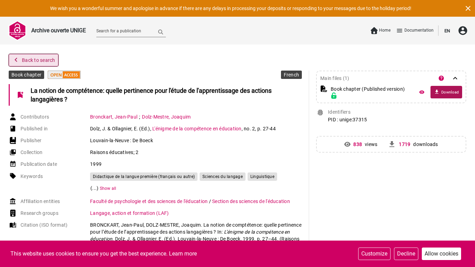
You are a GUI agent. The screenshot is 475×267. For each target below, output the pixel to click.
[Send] (160, 31)
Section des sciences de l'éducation (251, 201)
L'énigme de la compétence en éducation (197, 128)
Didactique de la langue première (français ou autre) (144, 176)
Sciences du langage (222, 176)
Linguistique (262, 176)
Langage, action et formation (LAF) (129, 213)
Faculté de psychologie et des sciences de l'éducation (149, 201)
